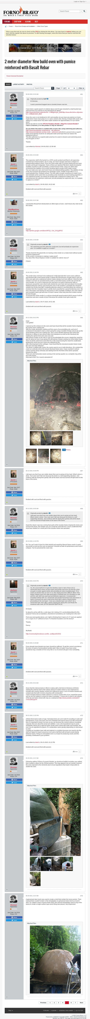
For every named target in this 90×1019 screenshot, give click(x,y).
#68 (81, 509)
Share (15, 116)
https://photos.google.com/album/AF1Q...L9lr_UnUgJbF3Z (44, 231)
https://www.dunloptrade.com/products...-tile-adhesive (43, 130)
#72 (81, 683)
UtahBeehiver (13, 209)
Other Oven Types (42, 26)
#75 (81, 896)
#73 (81, 715)
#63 (81, 200)
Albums (28, 21)
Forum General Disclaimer (15, 76)
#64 (81, 240)
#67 (81, 471)
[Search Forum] (84, 11)
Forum (11, 26)
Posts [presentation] (8, 84)
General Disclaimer (66, 1010)
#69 (81, 541)
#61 (81, 94)
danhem (13, 590)
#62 (81, 155)
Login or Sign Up (79, 1)
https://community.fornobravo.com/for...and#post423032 (43, 634)
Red (10, 1010)
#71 (81, 643)
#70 (81, 581)
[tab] (8, 84)
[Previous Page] (69, 88)
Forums (7, 21)
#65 (81, 272)
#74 (81, 758)
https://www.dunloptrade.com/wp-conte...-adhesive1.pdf (43, 132)
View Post (47, 98)
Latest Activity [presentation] (18, 84)
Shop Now (17, 21)
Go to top (79, 1010)
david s (14, 164)
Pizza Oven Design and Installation (25, 26)
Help (36, 21)
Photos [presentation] (29, 84)
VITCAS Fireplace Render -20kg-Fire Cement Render (60, 124)
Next (81, 1002)
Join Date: (11, 111)
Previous (43, 1002)
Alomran (13, 103)
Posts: (12, 112)
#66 (81, 317)
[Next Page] (74, 88)
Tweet (15, 119)
